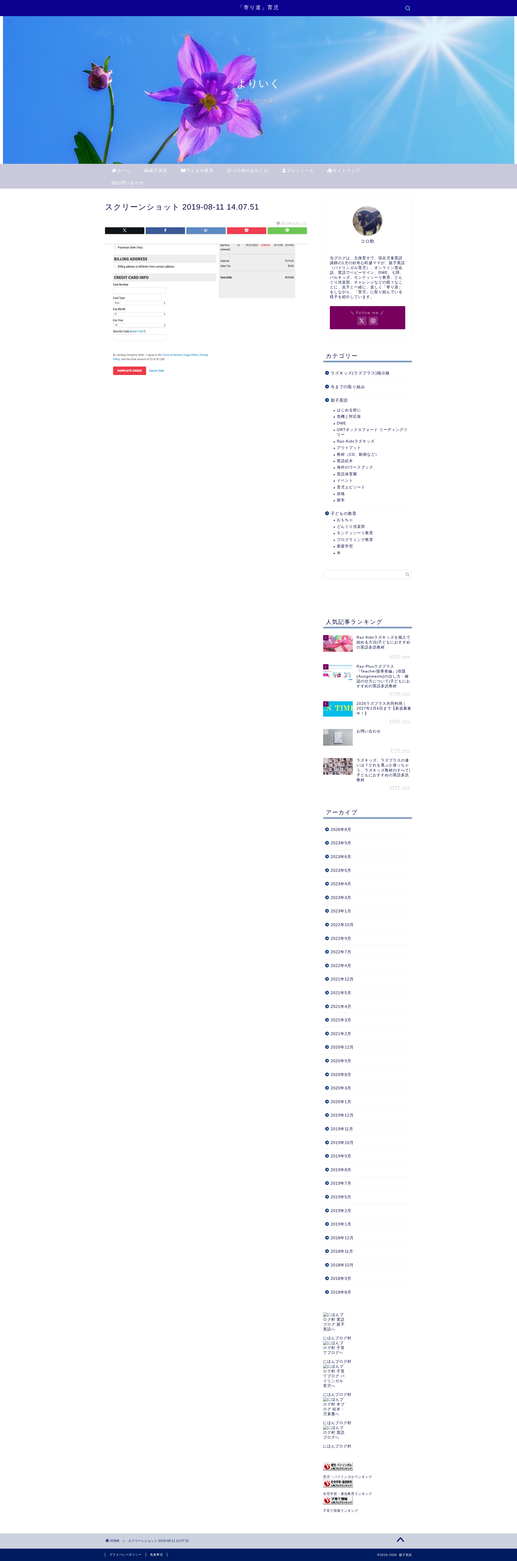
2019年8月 (341, 1169)
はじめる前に (349, 410)
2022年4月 (341, 965)
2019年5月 (341, 1197)
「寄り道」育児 (258, 7)
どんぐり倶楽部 (351, 527)
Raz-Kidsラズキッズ (356, 441)
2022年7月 (341, 952)
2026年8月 (341, 829)
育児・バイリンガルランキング (347, 1477)
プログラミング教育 (355, 540)
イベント (345, 481)
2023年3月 (341, 897)
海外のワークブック (355, 467)
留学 (341, 500)
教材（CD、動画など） (358, 454)
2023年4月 (341, 884)
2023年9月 (341, 843)
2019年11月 (342, 1129)
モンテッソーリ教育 (355, 533)
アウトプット (349, 448)
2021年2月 (341, 1033)
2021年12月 (342, 979)
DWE (341, 423)
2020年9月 (341, 1061)
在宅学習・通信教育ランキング (347, 1494)
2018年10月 (342, 1265)
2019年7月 (341, 1183)
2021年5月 (341, 992)
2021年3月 (341, 1020)
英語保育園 (347, 474)
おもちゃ (345, 520)
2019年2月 (341, 1210)
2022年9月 (341, 938)
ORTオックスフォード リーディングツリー (372, 432)
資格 (341, 494)
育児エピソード (351, 487)
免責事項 (156, 1554)
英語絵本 (345, 461)
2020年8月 (341, 1074)
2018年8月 (341, 1292)
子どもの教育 (200, 170)
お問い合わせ (130, 182)
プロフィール (300, 170)
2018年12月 (342, 1238)
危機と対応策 (349, 417)
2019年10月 (342, 1142)
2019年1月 (341, 1224)
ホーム (124, 170)
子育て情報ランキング (340, 1511)
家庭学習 (345, 546)
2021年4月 (341, 1006)
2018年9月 (341, 1278)
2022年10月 (342, 924)
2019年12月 (342, 1115)
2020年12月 (342, 1047)
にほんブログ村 (337, 1338)
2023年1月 (341, 911)
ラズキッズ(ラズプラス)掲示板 (360, 373)
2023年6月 (341, 856)
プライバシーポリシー (125, 1554)
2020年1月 (341, 1101)
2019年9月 (341, 1156)
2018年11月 (342, 1251)
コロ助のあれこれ (250, 170)
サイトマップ (346, 170)
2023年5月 (341, 870)
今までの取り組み (348, 386)
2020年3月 (341, 1088)
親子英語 (158, 170)
